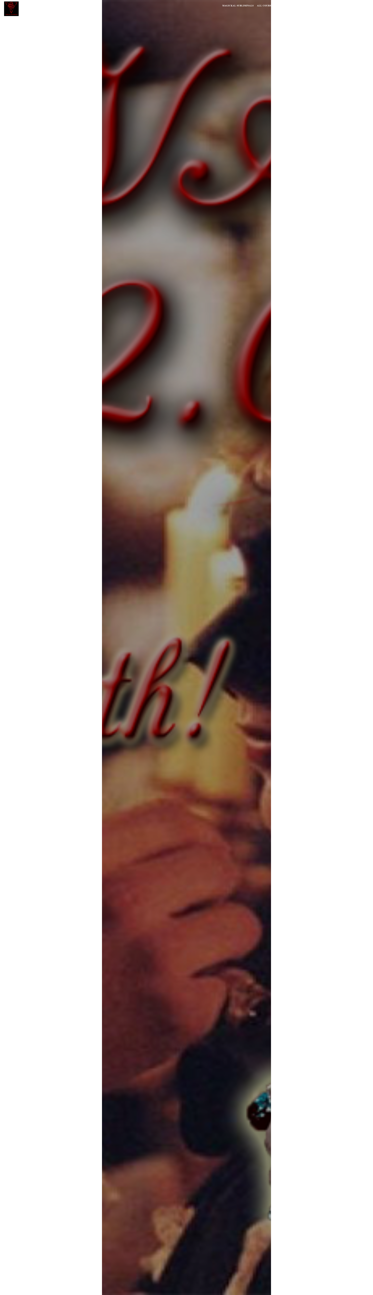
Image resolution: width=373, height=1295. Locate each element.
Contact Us (328, 5)
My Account (347, 5)
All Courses (265, 5)
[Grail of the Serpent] (11, 14)
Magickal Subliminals (238, 5)
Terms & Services (305, 5)
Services (283, 5)
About (363, 5)
